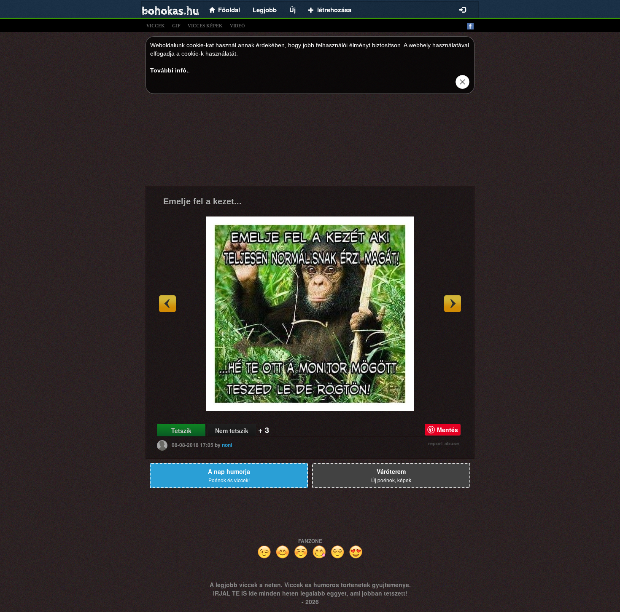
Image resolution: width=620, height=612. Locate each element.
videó (237, 25)
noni (227, 445)
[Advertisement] (310, 142)
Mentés (447, 429)
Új (292, 9)
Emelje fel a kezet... (202, 201)
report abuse (443, 443)
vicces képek (205, 25)
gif (176, 25)
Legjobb (265, 9)
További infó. (169, 70)
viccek (155, 25)
